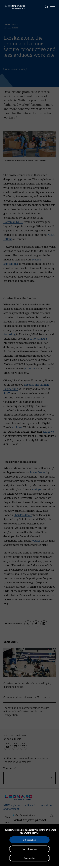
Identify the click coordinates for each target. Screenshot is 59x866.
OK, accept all (29, 839)
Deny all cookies (29, 848)
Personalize (29, 857)
